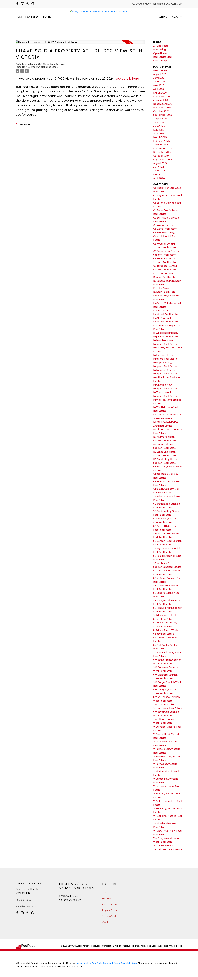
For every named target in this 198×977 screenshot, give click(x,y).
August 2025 (160, 118)
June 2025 (159, 126)
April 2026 (159, 89)
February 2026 (161, 96)
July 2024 (158, 167)
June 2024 (159, 170)
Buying (47, 16)
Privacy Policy (139, 946)
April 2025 (159, 133)
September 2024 (163, 159)
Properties (32, 16)
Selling (163, 16)
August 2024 (160, 163)
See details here (127, 79)
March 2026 (160, 92)
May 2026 (158, 85)
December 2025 (162, 104)
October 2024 (161, 156)
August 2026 (160, 74)
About (176, 16)
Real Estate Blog (162, 57)
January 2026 (161, 100)
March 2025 (160, 137)
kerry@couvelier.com (169, 3)
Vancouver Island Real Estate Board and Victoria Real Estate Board (106, 963)
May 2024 (158, 174)
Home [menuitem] (19, 16)
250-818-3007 (143, 3)
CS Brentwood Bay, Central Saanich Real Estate (165, 236)
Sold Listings (160, 60)
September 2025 (162, 115)
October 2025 (161, 111)
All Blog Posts (160, 45)
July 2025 (158, 122)
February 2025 (161, 141)
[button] (141, 3)
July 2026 (158, 78)
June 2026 (159, 81)
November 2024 (162, 152)
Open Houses (160, 53)
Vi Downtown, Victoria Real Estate (42, 67)
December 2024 (162, 148)
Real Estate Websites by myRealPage (164, 946)
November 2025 (162, 107)
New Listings (160, 49)
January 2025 (161, 144)
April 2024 (159, 178)
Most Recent (160, 70)
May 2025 (158, 130)
